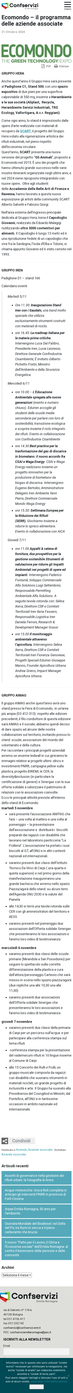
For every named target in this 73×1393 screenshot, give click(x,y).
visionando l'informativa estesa (49, 1381)
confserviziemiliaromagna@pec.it (30, 1332)
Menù (67, 9)
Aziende (21, 1150)
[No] (68, 1375)
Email (6, 1345)
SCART (25, 131)
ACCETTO (36, 1386)
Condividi (21, 1140)
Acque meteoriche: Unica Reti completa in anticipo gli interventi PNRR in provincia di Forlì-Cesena (36, 1194)
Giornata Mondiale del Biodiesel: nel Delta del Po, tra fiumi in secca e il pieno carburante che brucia (35, 1228)
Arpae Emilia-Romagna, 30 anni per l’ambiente (30, 1211)
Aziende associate (40, 1150)
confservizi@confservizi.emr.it (22, 1327)
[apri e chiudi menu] (67, 4)
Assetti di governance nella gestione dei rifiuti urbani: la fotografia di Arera (34, 1178)
